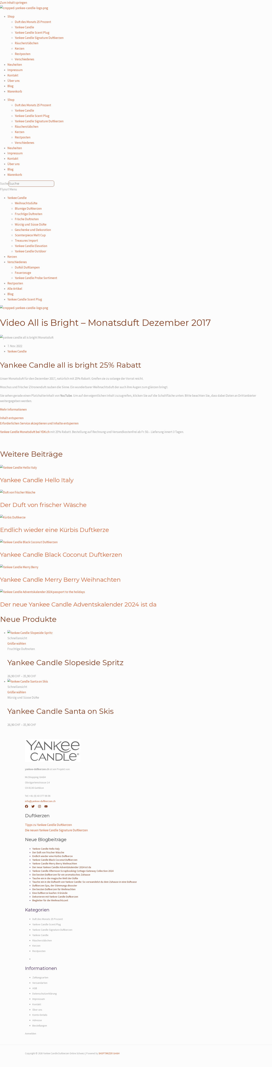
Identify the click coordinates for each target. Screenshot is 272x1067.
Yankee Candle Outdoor (30, 251)
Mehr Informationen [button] (13, 409)
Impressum (15, 70)
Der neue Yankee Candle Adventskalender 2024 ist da (78, 604)
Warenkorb (14, 91)
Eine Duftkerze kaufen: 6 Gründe (50, 893)
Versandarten (39, 982)
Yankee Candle (24, 27)
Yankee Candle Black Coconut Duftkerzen (61, 554)
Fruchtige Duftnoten (28, 214)
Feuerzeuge (23, 273)
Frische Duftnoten (27, 219)
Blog (10, 86)
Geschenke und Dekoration (33, 230)
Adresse (37, 1020)
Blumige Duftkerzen (28, 208)
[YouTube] (46, 807)
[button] (136, 189)
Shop (10, 16)
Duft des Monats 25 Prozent (33, 22)
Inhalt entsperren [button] (11, 418)
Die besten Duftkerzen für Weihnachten (53, 889)
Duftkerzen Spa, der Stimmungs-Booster (54, 885)
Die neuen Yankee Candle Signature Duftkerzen (56, 830)
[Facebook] (26, 807)
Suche (4, 184)
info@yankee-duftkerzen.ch (40, 801)
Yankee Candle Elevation (31, 246)
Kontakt (12, 75)
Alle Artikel (14, 289)
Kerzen (19, 48)
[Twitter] (33, 807)
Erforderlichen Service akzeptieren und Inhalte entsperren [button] (39, 423)
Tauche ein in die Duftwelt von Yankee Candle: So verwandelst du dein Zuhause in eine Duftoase (84, 881)
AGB (34, 988)
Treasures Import (26, 240)
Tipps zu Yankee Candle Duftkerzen (48, 825)
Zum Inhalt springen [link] (13, 3)
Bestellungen (39, 1025)
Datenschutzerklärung (44, 993)
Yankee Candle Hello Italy (36, 480)
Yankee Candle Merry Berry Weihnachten (60, 579)
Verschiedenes (24, 59)
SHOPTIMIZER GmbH (109, 1053)
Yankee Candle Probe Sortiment (36, 278)
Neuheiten (14, 65)
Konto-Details (39, 1014)
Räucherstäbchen (26, 43)
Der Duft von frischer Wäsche (43, 504)
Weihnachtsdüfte (26, 203)
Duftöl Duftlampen (27, 267)
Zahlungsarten (40, 977)
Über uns (13, 81)
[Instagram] (39, 807)
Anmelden (30, 1033)
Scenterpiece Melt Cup (30, 235)
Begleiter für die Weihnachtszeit (50, 900)
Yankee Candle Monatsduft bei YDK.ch (25, 432)
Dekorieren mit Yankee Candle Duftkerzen (55, 896)
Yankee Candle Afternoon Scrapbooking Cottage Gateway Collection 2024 (72, 871)
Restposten (22, 54)
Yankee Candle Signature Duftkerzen (39, 38)
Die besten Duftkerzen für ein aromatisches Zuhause (61, 874)
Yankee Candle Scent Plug (32, 33)
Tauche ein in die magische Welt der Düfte (55, 878)
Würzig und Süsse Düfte (30, 224)
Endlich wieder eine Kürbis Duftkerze (54, 529)
